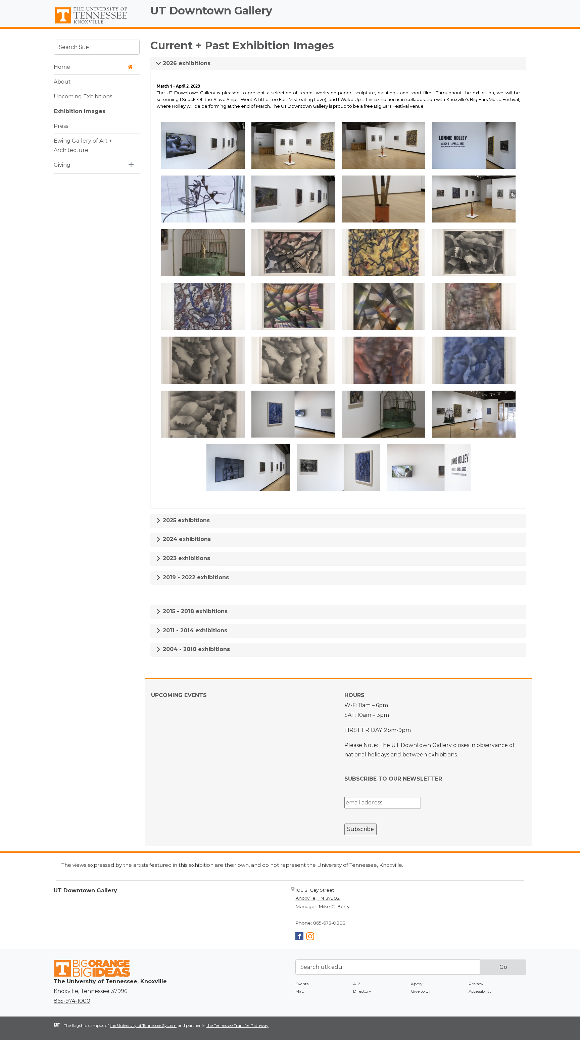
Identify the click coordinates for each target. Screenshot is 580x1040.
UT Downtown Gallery (211, 10)
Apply (417, 983)
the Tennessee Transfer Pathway (237, 1025)
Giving (62, 165)
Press (61, 125)
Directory (362, 991)
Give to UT (421, 991)
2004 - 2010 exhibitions (195, 649)
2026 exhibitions (185, 63)
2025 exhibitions (185, 520)
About (62, 81)
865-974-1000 (72, 1001)
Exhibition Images (79, 111)
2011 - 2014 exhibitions (194, 630)
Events (301, 983)
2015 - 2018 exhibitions (194, 611)
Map (299, 991)
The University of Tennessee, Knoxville (96, 23)
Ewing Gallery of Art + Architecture (83, 145)
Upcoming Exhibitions (83, 96)
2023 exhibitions (185, 558)
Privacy (476, 983)
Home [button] (62, 66)
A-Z (356, 983)
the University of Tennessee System (143, 1025)
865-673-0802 (329, 923)
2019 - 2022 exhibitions (195, 577)
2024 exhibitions (186, 539)
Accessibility (480, 991)
